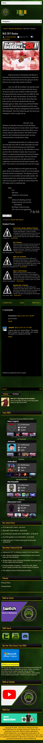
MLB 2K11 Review (10, 33)
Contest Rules (6, 586)
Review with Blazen (15, 29)
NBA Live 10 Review (19, 257)
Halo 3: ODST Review (20, 271)
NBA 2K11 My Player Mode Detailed (22, 398)
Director (21, 459)
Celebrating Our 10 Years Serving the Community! (19, 540)
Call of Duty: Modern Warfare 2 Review (25, 228)
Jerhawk (11, 327)
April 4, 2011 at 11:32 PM (25, 316)
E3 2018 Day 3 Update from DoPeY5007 (16, 534)
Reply (10, 321)
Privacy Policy (5, 583)
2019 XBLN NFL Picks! (10, 527)
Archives (16, 394)
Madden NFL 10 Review (20, 285)
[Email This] (3, 216)
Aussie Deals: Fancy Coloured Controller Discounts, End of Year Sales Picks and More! (22, 561)
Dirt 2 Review (17, 242)
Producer (21, 499)
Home (5, 29)
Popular (5, 394)
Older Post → (36, 303)
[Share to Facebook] (10, 216)
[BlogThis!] (6, 216)
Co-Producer (21, 439)
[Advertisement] (22, 381)
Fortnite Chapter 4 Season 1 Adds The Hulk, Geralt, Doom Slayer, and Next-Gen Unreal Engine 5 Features (21, 566)
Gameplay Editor (21, 479)
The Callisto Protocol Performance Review (17, 570)
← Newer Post (7, 303)
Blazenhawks (11, 37)
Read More (14, 238)
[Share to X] (8, 216)
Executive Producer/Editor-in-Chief (21, 419)
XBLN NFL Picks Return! (11, 530)
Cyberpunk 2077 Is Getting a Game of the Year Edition (21, 552)
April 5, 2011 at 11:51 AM (23, 327)
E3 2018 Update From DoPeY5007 (14, 537)
